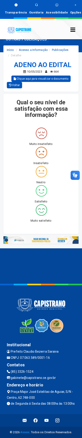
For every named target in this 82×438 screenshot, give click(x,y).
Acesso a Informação (33, 50)
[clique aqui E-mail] (25, 420)
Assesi (25, 432)
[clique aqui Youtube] (47, 420)
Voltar (15, 85)
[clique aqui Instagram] (58, 420)
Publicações (60, 50)
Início (10, 50)
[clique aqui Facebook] (36, 420)
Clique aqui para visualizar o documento (42, 78)
